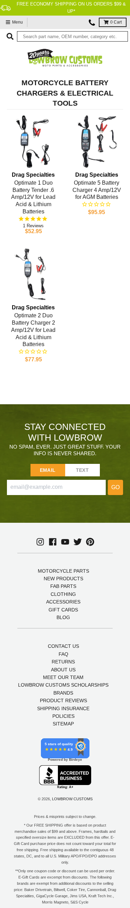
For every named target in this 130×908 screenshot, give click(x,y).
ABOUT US (63, 669)
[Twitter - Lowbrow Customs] (77, 542)
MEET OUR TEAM (63, 677)
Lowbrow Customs (72, 799)
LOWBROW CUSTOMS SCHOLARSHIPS (63, 685)
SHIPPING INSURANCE (63, 708)
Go (115, 487)
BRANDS (63, 693)
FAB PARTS (63, 586)
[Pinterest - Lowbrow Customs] (90, 542)
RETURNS (63, 661)
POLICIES (63, 716)
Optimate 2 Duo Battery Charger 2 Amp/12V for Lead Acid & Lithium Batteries (33, 329)
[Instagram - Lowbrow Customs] (40, 542)
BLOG (63, 617)
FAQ (63, 654)
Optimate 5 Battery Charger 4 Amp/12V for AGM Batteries (96, 190)
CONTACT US (63, 646)
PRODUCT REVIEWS (63, 700)
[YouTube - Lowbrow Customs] (65, 542)
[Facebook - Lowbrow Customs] (53, 542)
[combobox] (72, 36)
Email (47, 470)
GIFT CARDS (63, 609)
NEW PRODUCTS (63, 578)
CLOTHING (63, 594)
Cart (116, 22)
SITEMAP (63, 723)
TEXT (82, 470)
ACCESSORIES (63, 602)
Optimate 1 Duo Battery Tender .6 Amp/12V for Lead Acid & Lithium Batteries (33, 197)
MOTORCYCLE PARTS (63, 571)
